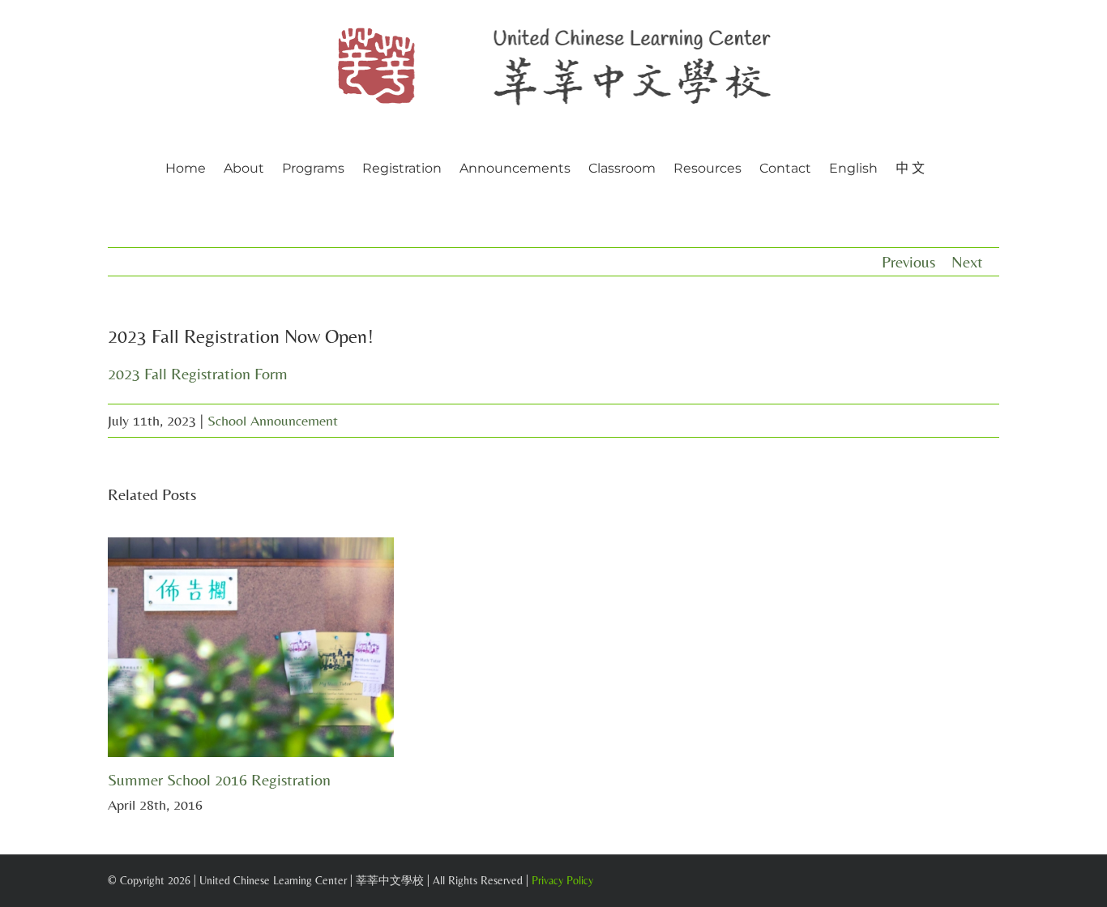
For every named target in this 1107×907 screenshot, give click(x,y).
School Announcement (272, 420)
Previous (908, 261)
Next (967, 261)
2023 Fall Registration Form (198, 373)
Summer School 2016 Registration (219, 779)
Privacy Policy (562, 880)
